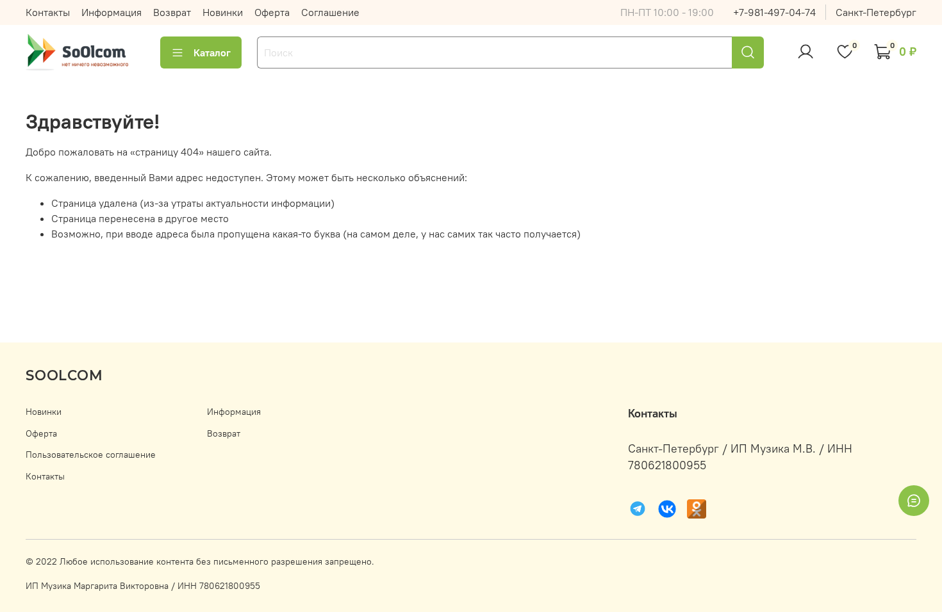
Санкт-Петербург (876, 12)
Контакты (48, 12)
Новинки (222, 12)
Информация (111, 12)
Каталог (212, 52)
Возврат (172, 12)
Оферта (272, 12)
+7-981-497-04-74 (774, 12)
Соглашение (330, 12)
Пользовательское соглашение (91, 454)
